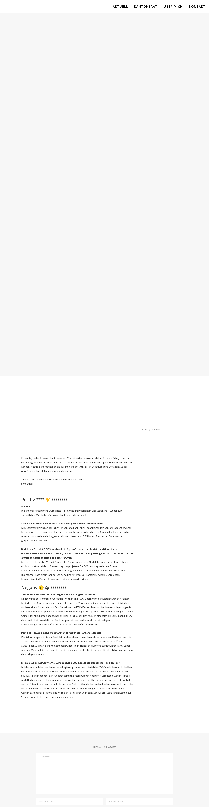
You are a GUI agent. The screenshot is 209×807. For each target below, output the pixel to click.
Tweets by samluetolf (151, 429)
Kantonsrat (104, 184)
